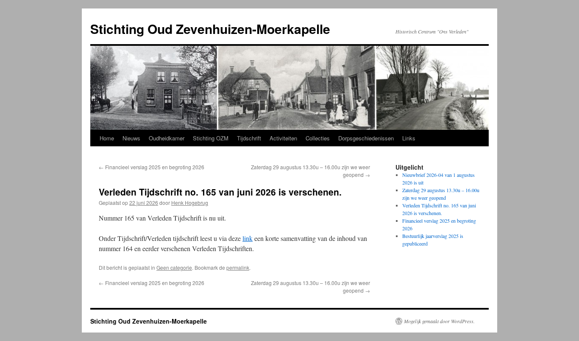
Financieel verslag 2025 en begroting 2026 (151, 166)
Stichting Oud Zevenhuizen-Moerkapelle (210, 29)
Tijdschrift (249, 138)
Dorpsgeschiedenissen (366, 138)
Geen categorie (174, 267)
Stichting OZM (210, 138)
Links (408, 138)
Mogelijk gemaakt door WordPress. (439, 321)
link (247, 238)
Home (107, 138)
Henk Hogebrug (189, 202)
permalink (237, 267)
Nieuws (131, 138)
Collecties (318, 138)
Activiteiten (283, 138)
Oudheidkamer (166, 138)
